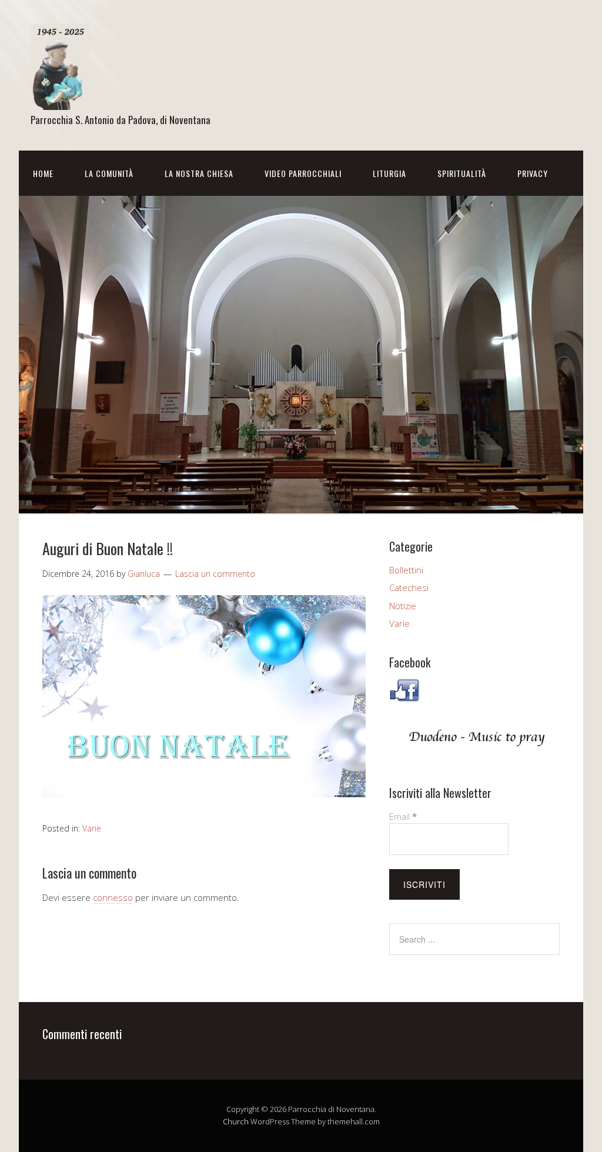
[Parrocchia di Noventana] (60, 100)
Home (43, 173)
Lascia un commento (215, 573)
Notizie (402, 606)
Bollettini (406, 570)
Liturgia (389, 173)
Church (236, 1121)
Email (403, 816)
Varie (91, 828)
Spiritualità (461, 173)
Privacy (532, 173)
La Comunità (109, 173)
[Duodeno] (474, 754)
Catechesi (409, 587)
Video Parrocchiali (303, 173)
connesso (113, 897)
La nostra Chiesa (199, 173)
